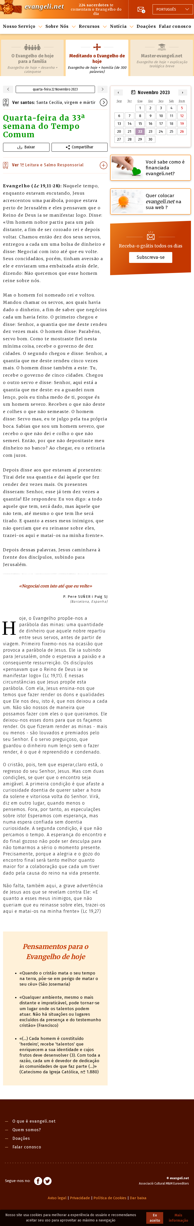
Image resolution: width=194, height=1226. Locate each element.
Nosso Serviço (19, 26)
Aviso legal (57, 1198)
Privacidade (80, 1198)
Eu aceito (155, 1218)
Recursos (89, 26)
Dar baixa (138, 1198)
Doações (146, 26)
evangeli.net (44, 6)
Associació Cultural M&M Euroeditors (164, 1183)
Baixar (30, 147)
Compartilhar (82, 147)
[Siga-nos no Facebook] (38, 1182)
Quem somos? (26, 1129)
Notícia (118, 26)
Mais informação (178, 1218)
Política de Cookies (109, 1198)
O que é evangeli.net (34, 1121)
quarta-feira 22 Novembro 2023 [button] (55, 89)
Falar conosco (175, 26)
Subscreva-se (151, 257)
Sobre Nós (57, 26)
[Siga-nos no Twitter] (47, 1182)
